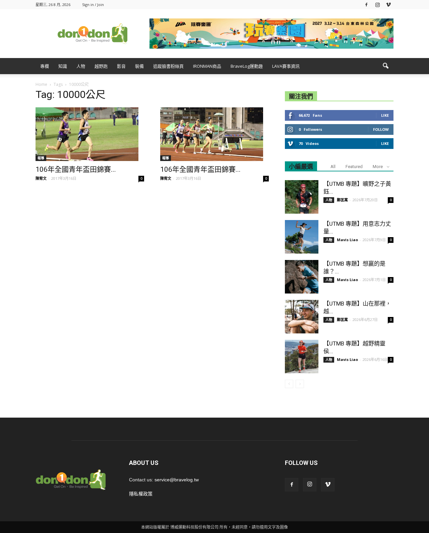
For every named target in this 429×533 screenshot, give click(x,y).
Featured (354, 166)
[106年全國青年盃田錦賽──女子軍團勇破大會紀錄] (214, 134)
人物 (80, 66)
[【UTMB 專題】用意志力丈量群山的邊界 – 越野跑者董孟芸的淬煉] (301, 237)
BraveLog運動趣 (247, 66)
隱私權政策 (140, 493)
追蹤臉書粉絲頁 (168, 66)
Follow (381, 129)
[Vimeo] (388, 4)
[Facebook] (366, 4)
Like (385, 115)
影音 (121, 66)
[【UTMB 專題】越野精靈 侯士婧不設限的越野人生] (301, 356)
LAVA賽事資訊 (286, 66)
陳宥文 (41, 178)
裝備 (139, 66)
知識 (62, 66)
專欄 (44, 66)
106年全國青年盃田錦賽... (76, 169)
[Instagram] (377, 4)
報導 (41, 158)
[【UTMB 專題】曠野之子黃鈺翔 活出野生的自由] (301, 197)
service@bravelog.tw (177, 479)
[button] (385, 66)
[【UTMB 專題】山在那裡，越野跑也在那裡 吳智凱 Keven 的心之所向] (301, 316)
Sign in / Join (93, 4)
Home (41, 84)
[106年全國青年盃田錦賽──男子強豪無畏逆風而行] (90, 134)
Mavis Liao (347, 239)
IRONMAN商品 (207, 66)
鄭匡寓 (342, 199)
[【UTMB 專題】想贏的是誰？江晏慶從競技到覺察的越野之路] (301, 277)
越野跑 (101, 66)
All (332, 166)
